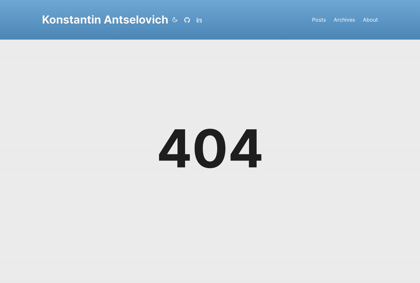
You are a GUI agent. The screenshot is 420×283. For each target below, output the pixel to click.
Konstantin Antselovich (105, 19)
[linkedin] (201, 19)
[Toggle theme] (175, 19)
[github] (188, 19)
